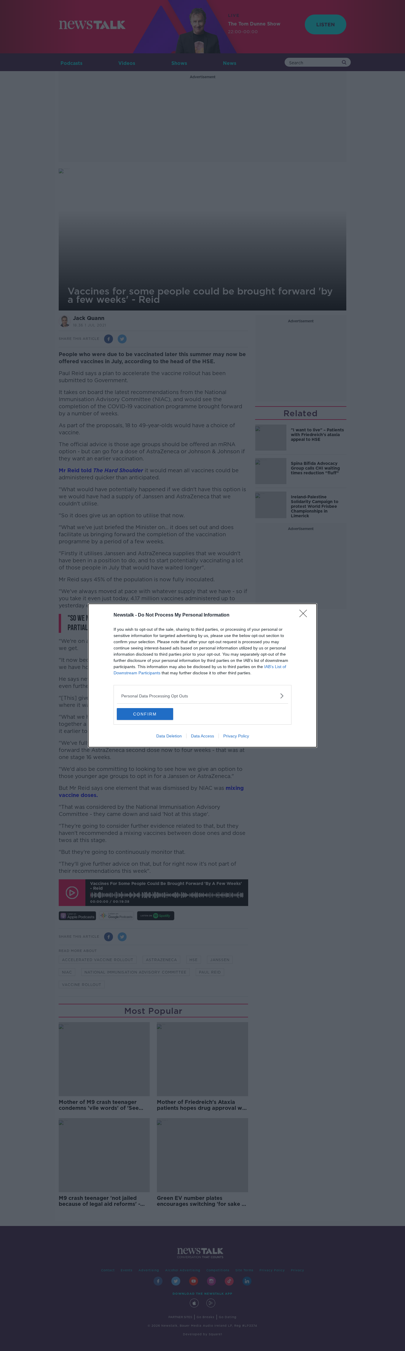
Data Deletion (169, 736)
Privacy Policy (236, 736)
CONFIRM (145, 714)
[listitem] (202, 696)
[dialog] (202, 675)
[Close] (305, 615)
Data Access (202, 736)
